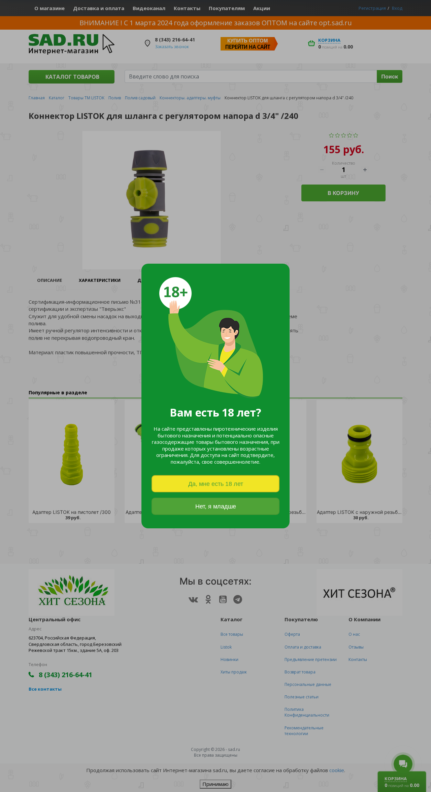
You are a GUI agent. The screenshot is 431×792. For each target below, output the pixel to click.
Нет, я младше (215, 506)
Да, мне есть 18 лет (215, 484)
